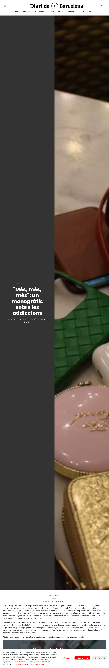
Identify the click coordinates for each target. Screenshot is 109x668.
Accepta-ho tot (82, 658)
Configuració (65, 658)
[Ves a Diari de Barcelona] (54, 5)
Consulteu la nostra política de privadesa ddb (30, 664)
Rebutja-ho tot (100, 658)
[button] (5, 5)
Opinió (61, 12)
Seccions (27, 12)
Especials (71, 12)
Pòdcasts (39, 12)
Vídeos (51, 12)
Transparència (86, 12)
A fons (16, 12)
